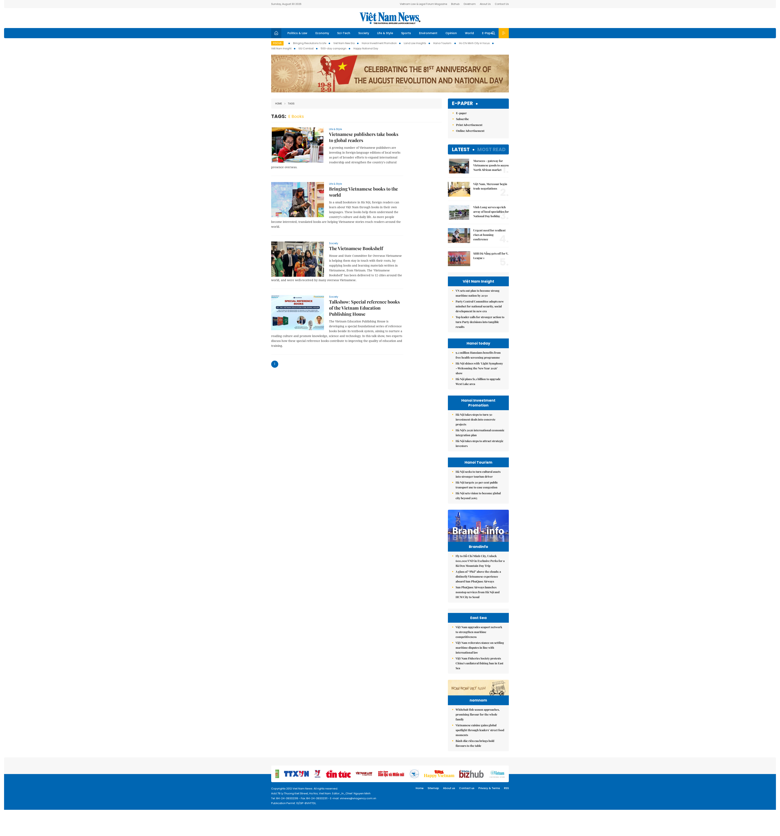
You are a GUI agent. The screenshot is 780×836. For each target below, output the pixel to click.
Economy (322, 33)
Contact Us (502, 4)
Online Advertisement (470, 131)
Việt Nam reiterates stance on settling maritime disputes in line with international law (480, 647)
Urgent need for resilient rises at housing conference (489, 234)
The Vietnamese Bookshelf (356, 248)
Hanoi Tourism (442, 43)
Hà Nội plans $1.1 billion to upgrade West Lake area (478, 381)
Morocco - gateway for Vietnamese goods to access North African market (491, 165)
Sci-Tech (343, 33)
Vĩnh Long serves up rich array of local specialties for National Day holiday (491, 211)
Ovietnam (470, 4)
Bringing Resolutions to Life (309, 43)
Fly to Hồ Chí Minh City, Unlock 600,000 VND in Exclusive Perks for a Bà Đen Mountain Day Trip (480, 561)
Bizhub (455, 4)
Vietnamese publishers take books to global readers (363, 137)
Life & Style (385, 33)
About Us (485, 4)
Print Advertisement (469, 125)
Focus (277, 43)
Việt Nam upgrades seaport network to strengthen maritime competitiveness (479, 632)
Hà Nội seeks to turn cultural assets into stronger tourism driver (478, 474)
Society (363, 33)
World (469, 33)
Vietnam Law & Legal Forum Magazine (423, 4)
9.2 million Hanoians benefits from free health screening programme (478, 355)
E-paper (462, 103)
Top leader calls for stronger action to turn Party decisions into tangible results (480, 322)
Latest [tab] (461, 149)
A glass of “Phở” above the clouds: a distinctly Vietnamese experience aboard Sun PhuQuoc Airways (478, 576)
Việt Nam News (390, 18)
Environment (428, 33)
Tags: (278, 116)
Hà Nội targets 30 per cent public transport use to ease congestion (477, 484)
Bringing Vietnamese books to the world (363, 192)
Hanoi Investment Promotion (379, 43)
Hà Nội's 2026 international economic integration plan (480, 432)
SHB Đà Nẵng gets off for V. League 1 (490, 256)
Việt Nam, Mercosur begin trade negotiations (490, 186)
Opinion (451, 33)
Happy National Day (365, 48)
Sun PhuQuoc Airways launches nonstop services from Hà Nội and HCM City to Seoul (477, 592)
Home (278, 103)
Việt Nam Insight (281, 48)
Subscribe (462, 119)
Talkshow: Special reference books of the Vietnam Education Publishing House (364, 308)
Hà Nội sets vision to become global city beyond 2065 (478, 495)
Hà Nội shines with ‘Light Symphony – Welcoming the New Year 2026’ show (479, 368)
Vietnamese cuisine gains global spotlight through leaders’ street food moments (480, 730)
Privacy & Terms (489, 788)
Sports (406, 33)
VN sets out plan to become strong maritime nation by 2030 (477, 293)
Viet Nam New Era (344, 43)
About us (449, 788)
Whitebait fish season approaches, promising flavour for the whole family (478, 714)
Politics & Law (297, 33)
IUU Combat (306, 48)
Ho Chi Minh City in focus (474, 43)
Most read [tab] (491, 149)
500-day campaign (333, 48)
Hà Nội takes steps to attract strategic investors (479, 443)
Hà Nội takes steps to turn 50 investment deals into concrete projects (475, 419)
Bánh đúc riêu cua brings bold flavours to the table (475, 743)
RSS (506, 788)
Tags (291, 103)
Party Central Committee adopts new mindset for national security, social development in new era (480, 306)
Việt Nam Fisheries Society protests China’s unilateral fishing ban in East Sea (479, 663)
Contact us (466, 788)
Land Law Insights (415, 43)
